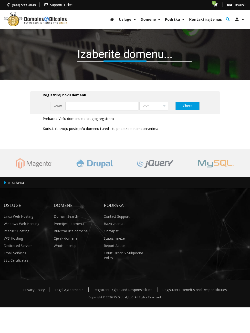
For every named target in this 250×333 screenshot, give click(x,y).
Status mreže (114, 238)
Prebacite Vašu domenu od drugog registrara (78, 118)
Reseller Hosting (16, 231)
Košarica (18, 183)
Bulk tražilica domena (71, 231)
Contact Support (117, 216)
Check (187, 105)
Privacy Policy (34, 289)
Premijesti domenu (69, 223)
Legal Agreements (69, 289)
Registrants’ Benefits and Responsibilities (194, 289)
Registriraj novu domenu (64, 95)
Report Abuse (114, 245)
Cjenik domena (65, 238)
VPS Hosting (13, 238)
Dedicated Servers (18, 245)
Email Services (15, 253)
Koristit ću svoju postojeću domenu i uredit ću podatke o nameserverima (100, 128)
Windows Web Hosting (21, 223)
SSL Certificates (16, 260)
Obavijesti (111, 231)
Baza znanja (113, 223)
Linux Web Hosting (18, 216)
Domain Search (66, 216)
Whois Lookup (65, 245)
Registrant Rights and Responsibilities (123, 289)
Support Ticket (61, 4)
